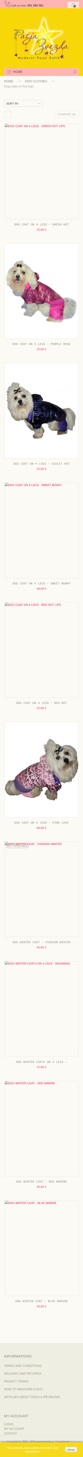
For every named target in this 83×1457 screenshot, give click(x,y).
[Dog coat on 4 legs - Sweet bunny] (41, 530)
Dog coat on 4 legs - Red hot (41, 703)
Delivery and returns (23, 1373)
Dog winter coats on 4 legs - (41, 1062)
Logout (10, 1433)
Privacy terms (16, 1381)
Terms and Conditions (23, 1365)
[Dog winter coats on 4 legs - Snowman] (41, 1008)
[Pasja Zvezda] (41, 37)
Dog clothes (36, 81)
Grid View (7, 114)
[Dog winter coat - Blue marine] (41, 1248)
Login (8, 1424)
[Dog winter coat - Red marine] (41, 1128)
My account (14, 1428)
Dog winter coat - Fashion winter (41, 942)
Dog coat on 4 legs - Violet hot (41, 464)
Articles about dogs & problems (32, 1397)
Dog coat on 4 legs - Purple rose (41, 344)
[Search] (75, 72)
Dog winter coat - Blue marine (41, 1301)
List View (18, 114)
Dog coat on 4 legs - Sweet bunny (41, 583)
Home (8, 81)
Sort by (12, 103)
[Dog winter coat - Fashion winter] (41, 889)
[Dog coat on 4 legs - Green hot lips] (41, 171)
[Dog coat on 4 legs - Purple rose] (41, 291)
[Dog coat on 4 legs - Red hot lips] (41, 650)
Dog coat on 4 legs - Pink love (41, 823)
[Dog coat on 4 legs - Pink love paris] (41, 769)
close (71, 1449)
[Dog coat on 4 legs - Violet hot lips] (41, 410)
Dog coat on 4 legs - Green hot (41, 224)
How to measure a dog (23, 1389)
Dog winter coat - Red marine (41, 1182)
